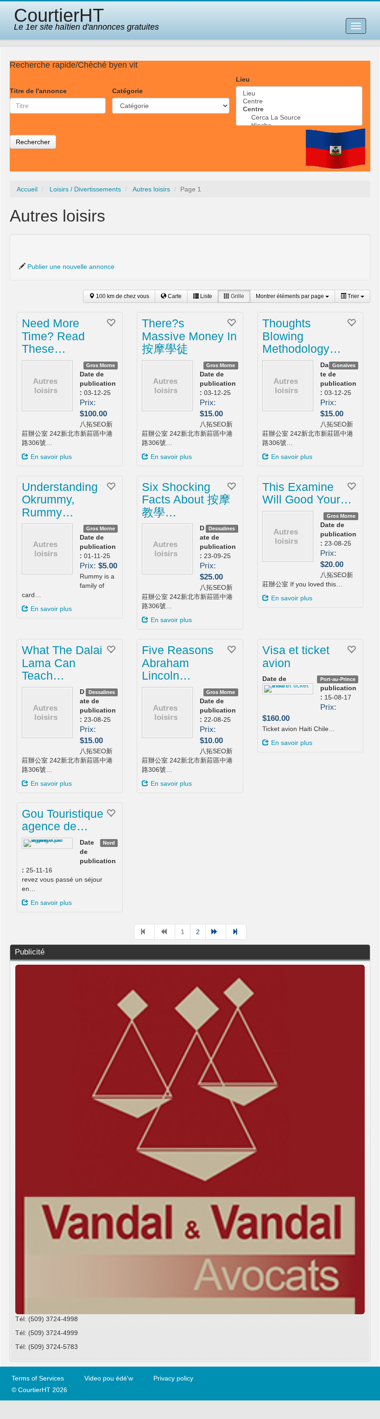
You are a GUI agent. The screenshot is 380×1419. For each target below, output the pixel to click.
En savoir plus (51, 456)
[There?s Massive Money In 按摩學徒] (167, 385)
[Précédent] (164, 932)
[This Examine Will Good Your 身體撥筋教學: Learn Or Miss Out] (287, 536)
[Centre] (299, 101)
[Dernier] (236, 932)
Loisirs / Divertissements (85, 189)
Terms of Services (38, 1378)
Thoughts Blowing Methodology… (301, 336)
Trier (353, 296)
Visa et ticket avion (295, 656)
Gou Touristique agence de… (62, 820)
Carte (174, 296)
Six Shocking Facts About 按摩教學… (186, 499)
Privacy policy (173, 1378)
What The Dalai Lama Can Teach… (62, 662)
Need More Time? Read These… (53, 336)
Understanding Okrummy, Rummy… (60, 499)
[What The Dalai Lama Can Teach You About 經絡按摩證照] (47, 712)
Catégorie (127, 91)
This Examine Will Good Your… (307, 493)
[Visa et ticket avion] (287, 688)
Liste (205, 296)
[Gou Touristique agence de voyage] (47, 843)
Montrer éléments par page (290, 296)
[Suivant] (215, 932)
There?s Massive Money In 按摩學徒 (189, 336)
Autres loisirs (151, 189)
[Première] (144, 932)
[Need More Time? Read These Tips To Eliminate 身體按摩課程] (47, 385)
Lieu (243, 79)
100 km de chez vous (122, 296)
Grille (236, 296)
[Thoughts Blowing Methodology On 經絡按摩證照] (287, 385)
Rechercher (33, 142)
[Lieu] (299, 93)
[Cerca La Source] (299, 117)
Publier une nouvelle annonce (70, 266)
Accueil (27, 189)
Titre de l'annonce (38, 91)
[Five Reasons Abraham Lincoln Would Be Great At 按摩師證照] (167, 712)
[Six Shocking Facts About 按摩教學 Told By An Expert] (167, 548)
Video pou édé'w (108, 1378)
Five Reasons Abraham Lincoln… (178, 662)
